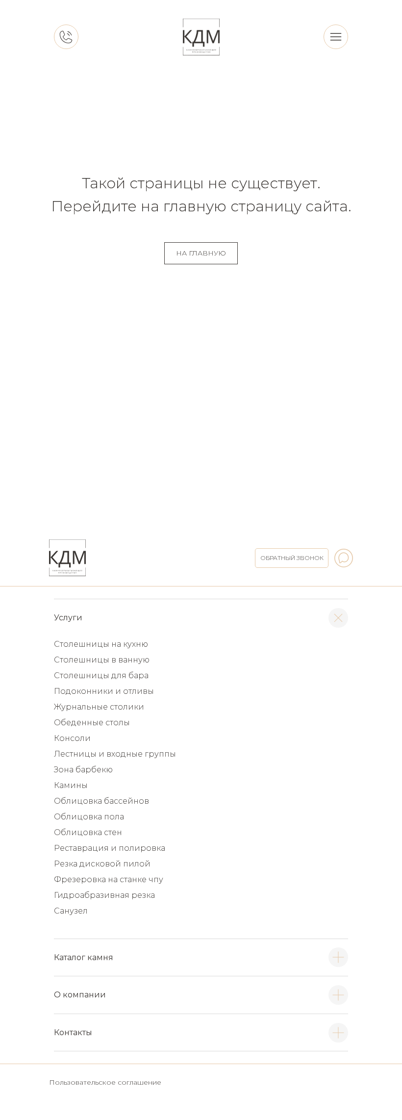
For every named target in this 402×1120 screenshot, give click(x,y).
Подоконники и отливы (104, 691)
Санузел (71, 911)
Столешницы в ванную (102, 659)
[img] (201, 37)
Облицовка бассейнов (101, 801)
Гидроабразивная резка (104, 895)
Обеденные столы (92, 722)
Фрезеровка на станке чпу (108, 879)
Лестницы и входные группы (115, 754)
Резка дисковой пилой (102, 863)
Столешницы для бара (101, 675)
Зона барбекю (83, 769)
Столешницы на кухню (101, 644)
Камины (71, 785)
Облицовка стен (88, 832)
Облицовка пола (89, 816)
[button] (291, 558)
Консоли (72, 738)
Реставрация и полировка (109, 848)
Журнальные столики (99, 707)
